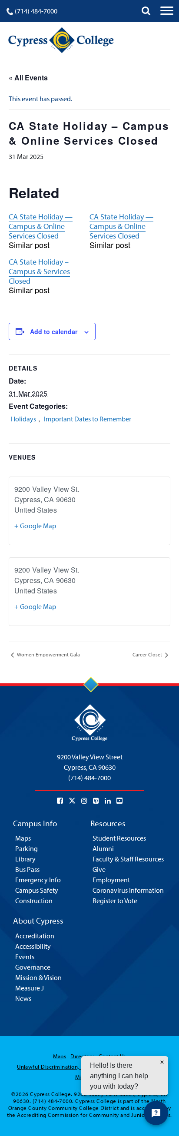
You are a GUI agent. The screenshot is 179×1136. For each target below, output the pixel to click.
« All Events (28, 78)
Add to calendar (53, 331)
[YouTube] (119, 800)
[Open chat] (156, 1113)
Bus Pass (27, 869)
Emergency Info (38, 879)
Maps (23, 838)
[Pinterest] (96, 800)
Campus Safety (36, 890)
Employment (111, 879)
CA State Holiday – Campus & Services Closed (39, 271)
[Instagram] (84, 800)
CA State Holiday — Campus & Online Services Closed (41, 226)
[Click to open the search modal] (146, 10)
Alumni (103, 848)
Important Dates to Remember (87, 418)
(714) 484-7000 (36, 11)
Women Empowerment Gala (48, 654)
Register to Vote (115, 900)
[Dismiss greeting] (162, 1062)
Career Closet (148, 654)
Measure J (29, 988)
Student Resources (119, 838)
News (23, 998)
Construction (34, 900)
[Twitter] (72, 800)
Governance (32, 967)
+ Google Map (35, 525)
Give (99, 869)
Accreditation (34, 935)
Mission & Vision (38, 977)
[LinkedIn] (108, 800)
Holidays (23, 418)
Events (24, 956)
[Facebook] (60, 800)
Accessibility (33, 946)
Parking (26, 848)
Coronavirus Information (128, 890)
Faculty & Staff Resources (128, 858)
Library (25, 858)
